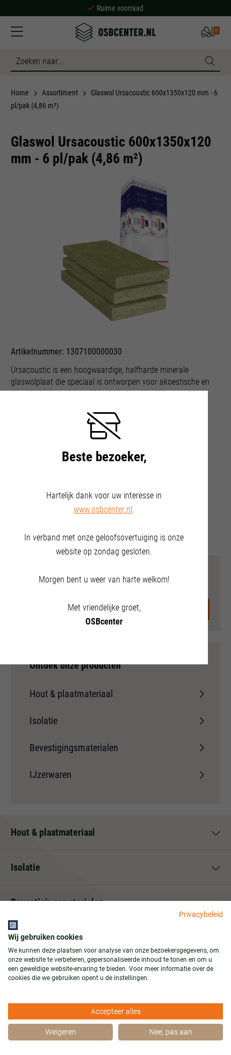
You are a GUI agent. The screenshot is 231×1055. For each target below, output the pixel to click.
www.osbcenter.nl (103, 509)
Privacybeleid (201, 914)
